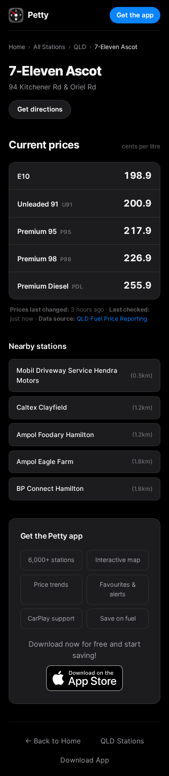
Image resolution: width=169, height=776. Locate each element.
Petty (38, 15)
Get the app (135, 15)
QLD (80, 46)
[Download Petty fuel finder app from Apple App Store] (84, 678)
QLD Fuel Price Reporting (112, 318)
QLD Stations (122, 741)
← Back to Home (53, 741)
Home (17, 46)
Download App (84, 760)
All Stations (49, 46)
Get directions (39, 109)
